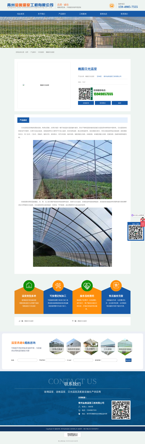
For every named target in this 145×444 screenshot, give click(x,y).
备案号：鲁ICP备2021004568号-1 (88, 429)
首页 (26, 52)
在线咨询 (86, 103)
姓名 (12, 360)
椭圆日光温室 (29, 321)
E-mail (69, 360)
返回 (119, 103)
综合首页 (20, 14)
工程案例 (82, 14)
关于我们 (41, 14)
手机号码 (42, 360)
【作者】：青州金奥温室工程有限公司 (108, 76)
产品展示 (62, 14)
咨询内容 (98, 360)
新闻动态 (103, 14)
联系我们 (124, 14)
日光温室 (41, 52)
